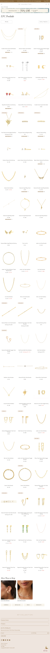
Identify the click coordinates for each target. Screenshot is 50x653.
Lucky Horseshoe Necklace (9, 403)
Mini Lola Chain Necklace (41, 296)
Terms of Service (4, 643)
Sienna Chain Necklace (25, 485)
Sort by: (43, 21)
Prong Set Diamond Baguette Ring (25, 132)
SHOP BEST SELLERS (21, 600)
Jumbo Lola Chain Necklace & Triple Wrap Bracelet (9, 270)
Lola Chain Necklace (9, 296)
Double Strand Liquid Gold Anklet (41, 104)
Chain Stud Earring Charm (41, 322)
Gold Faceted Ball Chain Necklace (25, 350)
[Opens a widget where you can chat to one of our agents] (45, 650)
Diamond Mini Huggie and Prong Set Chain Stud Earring (25, 513)
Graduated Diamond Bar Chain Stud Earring (41, 568)
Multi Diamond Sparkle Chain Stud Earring (8, 541)
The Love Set (25, 243)
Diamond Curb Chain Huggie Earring (41, 403)
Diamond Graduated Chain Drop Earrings (8, 568)
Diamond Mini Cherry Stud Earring (25, 104)
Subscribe (3, 635)
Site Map (2, 646)
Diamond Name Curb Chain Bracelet (9, 322)
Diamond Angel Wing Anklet (8, 215)
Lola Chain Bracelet (41, 269)
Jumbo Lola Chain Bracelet (41, 243)
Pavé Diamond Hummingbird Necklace (8, 132)
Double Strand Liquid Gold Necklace (9, 48)
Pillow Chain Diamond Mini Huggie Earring (41, 459)
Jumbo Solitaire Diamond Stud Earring (25, 160)
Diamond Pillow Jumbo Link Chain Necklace (41, 486)
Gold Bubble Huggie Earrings (41, 77)
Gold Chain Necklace (41, 350)
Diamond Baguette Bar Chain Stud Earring (8, 432)
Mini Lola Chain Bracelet (25, 296)
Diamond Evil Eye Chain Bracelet (25, 377)
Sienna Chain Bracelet (9, 485)
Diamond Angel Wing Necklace (41, 215)
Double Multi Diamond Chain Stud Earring (41, 513)
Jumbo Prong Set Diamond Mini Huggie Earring (41, 49)
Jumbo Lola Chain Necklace (25, 269)
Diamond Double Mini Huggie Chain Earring (9, 351)
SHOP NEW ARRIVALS (5, 600)
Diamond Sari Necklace (8, 188)
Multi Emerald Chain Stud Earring (25, 540)
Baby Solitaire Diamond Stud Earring (41, 160)
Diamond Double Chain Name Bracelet (8, 512)
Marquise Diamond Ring (41, 132)
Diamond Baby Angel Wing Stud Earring (9, 243)
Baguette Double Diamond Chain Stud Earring (25, 568)
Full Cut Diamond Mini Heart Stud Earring (8, 78)
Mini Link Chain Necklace (8, 458)
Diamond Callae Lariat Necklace (25, 48)
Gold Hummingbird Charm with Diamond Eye (25, 404)
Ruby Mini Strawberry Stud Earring (8, 104)
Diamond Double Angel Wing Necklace (41, 188)
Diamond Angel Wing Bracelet (25, 215)
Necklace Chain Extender (9, 377)
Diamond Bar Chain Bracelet (41, 377)
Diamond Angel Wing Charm (24, 188)
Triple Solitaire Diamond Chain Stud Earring (25, 78)
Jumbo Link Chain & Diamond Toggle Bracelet (25, 459)
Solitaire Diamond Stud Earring (9, 160)
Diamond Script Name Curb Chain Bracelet (25, 323)
